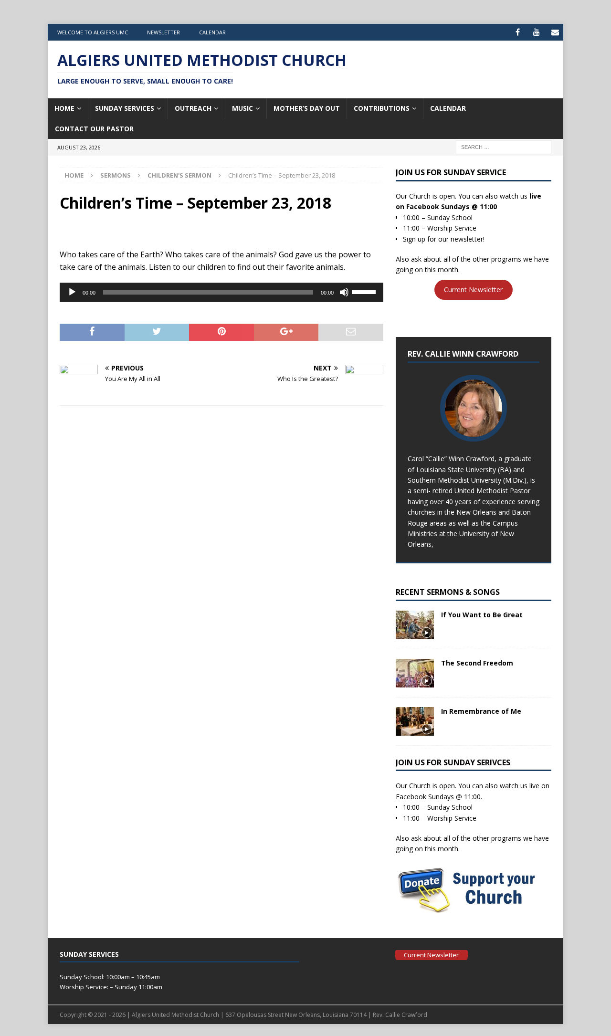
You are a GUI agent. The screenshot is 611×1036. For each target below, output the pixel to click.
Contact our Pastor (94, 128)
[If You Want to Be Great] (415, 625)
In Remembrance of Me (481, 711)
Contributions (382, 108)
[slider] (365, 291)
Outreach (193, 108)
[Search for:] (503, 146)
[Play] (72, 292)
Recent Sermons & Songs (448, 592)
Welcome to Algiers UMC (92, 32)
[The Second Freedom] (415, 673)
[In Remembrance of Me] (415, 721)
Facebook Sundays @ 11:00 (451, 206)
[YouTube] (536, 32)
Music (242, 108)
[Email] (555, 32)
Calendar (212, 32)
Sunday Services (124, 108)
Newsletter (163, 32)
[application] (221, 292)
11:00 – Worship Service (439, 228)
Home (64, 108)
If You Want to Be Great (482, 614)
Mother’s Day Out (307, 108)
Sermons (115, 175)
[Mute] (344, 292)
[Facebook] (517, 32)
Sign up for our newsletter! (444, 238)
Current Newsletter (473, 290)
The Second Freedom (477, 662)
